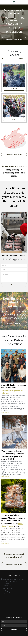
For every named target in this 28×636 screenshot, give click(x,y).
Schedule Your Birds (14, 39)
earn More (5, 412)
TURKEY (14, 119)
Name (4, 265)
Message (5, 274)
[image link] (14, 2)
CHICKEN (14, 89)
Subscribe (14, 630)
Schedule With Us (14, 324)
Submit (14, 285)
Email (3, 270)
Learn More (5, 476)
